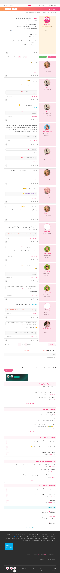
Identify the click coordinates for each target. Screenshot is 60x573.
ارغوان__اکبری (52, 477)
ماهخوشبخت (52, 394)
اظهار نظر (51, 57)
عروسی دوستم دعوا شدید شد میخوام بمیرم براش (44, 441)
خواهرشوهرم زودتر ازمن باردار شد (48, 469)
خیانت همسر (52, 418)
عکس (42, 5)
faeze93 (53, 399)
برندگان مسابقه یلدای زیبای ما (24, 18)
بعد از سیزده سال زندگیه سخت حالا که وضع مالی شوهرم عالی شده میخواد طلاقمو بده (37, 475)
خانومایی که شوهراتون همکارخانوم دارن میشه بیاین (44, 494)
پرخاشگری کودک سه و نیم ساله (48, 512)
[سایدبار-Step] (17, 377)
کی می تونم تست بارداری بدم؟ (48, 518)
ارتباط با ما (42, 559)
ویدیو (39, 5)
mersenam (53, 389)
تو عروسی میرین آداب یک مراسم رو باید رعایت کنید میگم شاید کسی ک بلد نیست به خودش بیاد (35, 464)
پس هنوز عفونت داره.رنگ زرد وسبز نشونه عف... (45, 414)
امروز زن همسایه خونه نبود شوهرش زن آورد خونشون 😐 (43, 447)
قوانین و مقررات (51, 559)
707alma (50, 454)
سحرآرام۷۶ (53, 471)
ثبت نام (5, 5)
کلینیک (46, 5)
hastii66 (50, 502)
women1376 (52, 466)
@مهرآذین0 (34, 304)
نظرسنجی (8, 9)
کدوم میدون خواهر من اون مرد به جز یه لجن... (45, 420)
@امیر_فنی (34, 107)
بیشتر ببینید (31, 403)
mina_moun (49, 449)
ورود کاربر (11, 5)
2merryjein (50, 497)
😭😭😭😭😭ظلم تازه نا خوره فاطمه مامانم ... (45, 426)
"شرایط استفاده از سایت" (14, 537)
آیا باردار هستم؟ (52, 523)
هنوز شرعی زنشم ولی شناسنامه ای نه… (47, 452)
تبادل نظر (51, 5)
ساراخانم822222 (49, 443)
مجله (55, 5)
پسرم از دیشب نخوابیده (50, 412)
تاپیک (15, 9)
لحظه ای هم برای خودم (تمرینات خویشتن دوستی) (44, 425)
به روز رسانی (51, 344)
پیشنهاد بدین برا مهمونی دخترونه (48, 387)
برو (25, 57)
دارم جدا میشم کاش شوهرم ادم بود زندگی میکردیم (44, 392)
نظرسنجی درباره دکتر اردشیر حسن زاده (47, 397)
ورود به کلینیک (30, 528)
